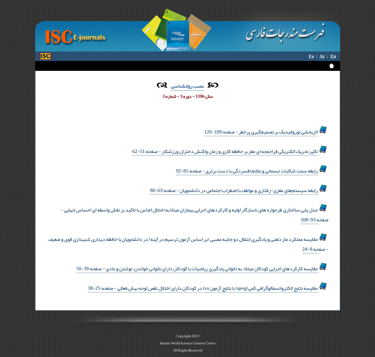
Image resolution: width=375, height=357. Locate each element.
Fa (311, 56)
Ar (322, 56)
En (333, 56)
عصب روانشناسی (187, 86)
